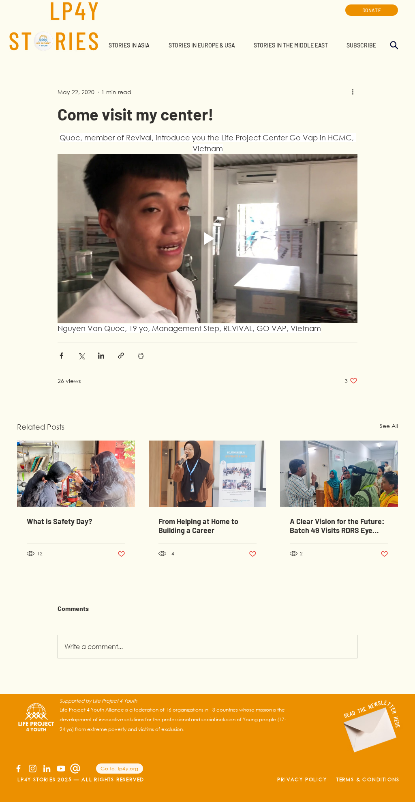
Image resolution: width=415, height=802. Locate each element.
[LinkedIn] (47, 768)
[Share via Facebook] (61, 355)
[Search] (394, 45)
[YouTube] (61, 768)
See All (389, 426)
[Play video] (207, 238)
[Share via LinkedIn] (101, 355)
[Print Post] (141, 355)
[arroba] (75, 768)
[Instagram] (33, 768)
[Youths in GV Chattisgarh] (76, 474)
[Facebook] (18, 768)
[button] (129, 45)
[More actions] (352, 92)
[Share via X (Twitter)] (81, 355)
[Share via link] (121, 355)
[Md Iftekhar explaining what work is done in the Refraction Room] (339, 474)
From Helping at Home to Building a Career (198, 526)
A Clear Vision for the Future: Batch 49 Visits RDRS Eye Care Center (337, 526)
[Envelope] (368, 725)
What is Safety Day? (59, 521)
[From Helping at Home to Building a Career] (208, 474)
